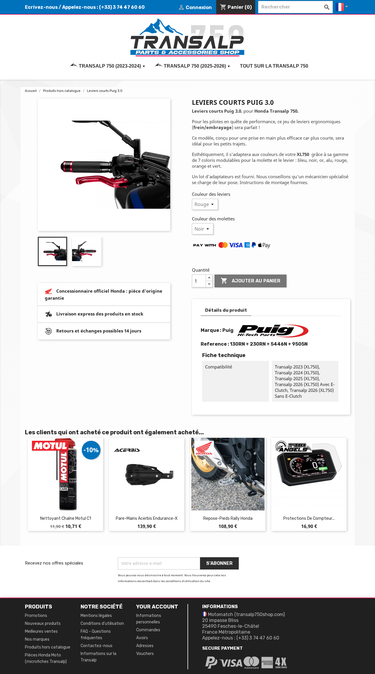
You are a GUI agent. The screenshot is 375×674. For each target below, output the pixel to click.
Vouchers (145, 653)
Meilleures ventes (41, 631)
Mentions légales (96, 615)
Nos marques (37, 639)
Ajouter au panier (250, 280)
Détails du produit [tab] (226, 310)
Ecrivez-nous (41, 7)
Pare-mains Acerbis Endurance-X (147, 518)
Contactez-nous (96, 645)
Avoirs (142, 637)
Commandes (148, 629)
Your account (157, 606)
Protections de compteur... (309, 518)
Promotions (36, 615)
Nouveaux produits (43, 623)
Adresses (145, 645)
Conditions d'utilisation (102, 623)
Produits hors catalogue (47, 647)
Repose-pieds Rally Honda (228, 518)
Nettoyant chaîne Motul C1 (65, 518)
